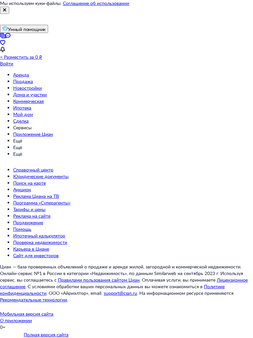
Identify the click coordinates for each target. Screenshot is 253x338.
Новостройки (27, 88)
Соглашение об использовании (96, 3)
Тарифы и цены (29, 209)
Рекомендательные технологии (33, 299)
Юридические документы (41, 176)
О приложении (16, 320)
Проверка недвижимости (40, 242)
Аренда (21, 75)
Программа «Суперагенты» (41, 203)
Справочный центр (33, 170)
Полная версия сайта (46, 334)
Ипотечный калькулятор (39, 235)
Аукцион (22, 189)
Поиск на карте (29, 183)
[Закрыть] (4, 10)
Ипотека (22, 108)
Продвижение (28, 222)
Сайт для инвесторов (36, 255)
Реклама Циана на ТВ (36, 196)
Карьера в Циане (31, 249)
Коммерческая (28, 101)
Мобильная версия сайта (26, 314)
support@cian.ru (120, 293)
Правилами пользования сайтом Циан (99, 280)
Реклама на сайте (31, 216)
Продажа (23, 81)
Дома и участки (30, 94)
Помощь (22, 229)
